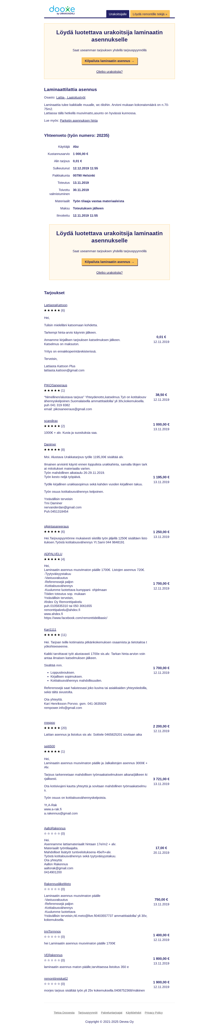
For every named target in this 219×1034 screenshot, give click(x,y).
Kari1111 (50, 629)
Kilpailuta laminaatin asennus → (109, 61)
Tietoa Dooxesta (64, 1012)
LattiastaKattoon (55, 305)
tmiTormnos (52, 931)
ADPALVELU (53, 554)
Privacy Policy (154, 1012)
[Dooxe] (62, 14)
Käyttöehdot (133, 1012)
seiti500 (49, 746)
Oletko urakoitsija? (109, 71)
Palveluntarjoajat (111, 1012)
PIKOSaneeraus (55, 385)
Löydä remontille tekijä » (150, 14)
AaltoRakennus (55, 828)
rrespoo (49, 722)
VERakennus (53, 955)
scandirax (51, 421)
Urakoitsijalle (118, 14)
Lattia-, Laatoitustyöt (70, 97)
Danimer (50, 444)
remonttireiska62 (56, 978)
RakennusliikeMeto (57, 884)
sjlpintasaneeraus (56, 526)
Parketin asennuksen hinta (79, 120)
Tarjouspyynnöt (87, 1012)
